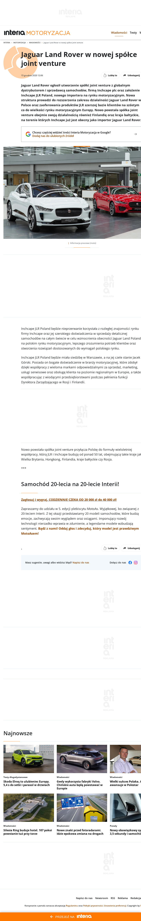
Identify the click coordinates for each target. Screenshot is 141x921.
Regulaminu (72, 905)
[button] (119, 32)
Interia (6, 42)
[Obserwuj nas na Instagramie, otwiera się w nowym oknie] (135, 562)
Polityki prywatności (93, 905)
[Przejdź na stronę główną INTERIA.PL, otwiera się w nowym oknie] (14, 32)
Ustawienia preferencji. (115, 905)
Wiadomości (34, 42)
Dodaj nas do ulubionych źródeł (71, 136)
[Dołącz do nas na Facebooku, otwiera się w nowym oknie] (130, 562)
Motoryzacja (19, 42)
